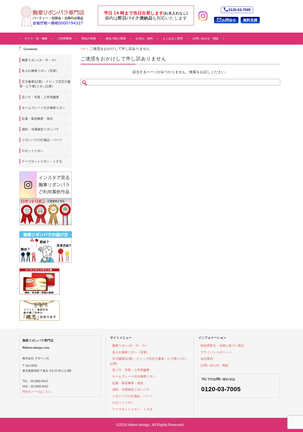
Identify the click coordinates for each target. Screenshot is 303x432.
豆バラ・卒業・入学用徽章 (40, 97)
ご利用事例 (64, 38)
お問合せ (226, 19)
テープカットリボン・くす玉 (42, 161)
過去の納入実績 (116, 38)
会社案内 (207, 358)
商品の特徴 (88, 38)
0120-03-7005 (237, 9)
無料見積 (250, 20)
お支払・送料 (144, 38)
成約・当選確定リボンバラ (40, 129)
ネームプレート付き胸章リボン (43, 107)
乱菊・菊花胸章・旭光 (37, 118)
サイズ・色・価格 (35, 38)
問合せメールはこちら (36, 391)
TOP (83, 49)
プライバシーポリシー (216, 352)
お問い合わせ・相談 (205, 38)
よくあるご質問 (173, 38)
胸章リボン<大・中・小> (39, 60)
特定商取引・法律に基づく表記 (222, 345)
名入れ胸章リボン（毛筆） (40, 70)
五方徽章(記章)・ (45, 84)
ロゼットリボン (32, 150)
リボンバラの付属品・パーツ (42, 140)
